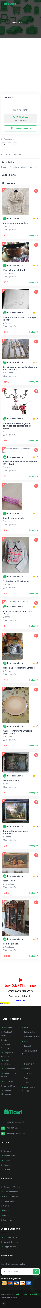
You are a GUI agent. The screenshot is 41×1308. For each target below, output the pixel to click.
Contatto (6, 1160)
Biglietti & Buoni (30, 1064)
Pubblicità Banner (10, 1192)
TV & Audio (28, 1073)
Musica (6, 1064)
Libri (5, 1040)
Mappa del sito (9, 1247)
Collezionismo (9, 1069)
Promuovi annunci (10, 1196)
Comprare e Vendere (11, 1187)
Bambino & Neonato (6, 1033)
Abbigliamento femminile (15, 223)
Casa (26, 1041)
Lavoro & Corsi (9, 1086)
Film (26, 1027)
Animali (27, 1069)
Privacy (6, 1170)
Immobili (27, 1046)
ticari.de (6, 1211)
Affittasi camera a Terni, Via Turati (17, 612)
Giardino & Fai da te (32, 1037)
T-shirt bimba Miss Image (16, 581)
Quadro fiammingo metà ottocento (15, 832)
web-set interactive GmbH (26, 1294)
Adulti (26, 1083)
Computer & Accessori (7, 1054)
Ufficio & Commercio (5, 1046)
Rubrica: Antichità (15, 218)
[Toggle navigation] (38, 3)
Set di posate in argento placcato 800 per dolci (20, 368)
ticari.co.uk (7, 1220)
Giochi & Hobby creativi (8, 1075)
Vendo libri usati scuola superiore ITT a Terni (20, 462)
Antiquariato (8, 1027)
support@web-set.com (16, 1134)
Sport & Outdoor (10, 1081)
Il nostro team (9, 1156)
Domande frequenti (11, 1237)
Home (14, 22)
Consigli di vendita (10, 1242)
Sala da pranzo (10, 944)
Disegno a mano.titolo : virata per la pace (20, 318)
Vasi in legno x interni (14, 270)
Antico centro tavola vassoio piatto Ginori (17, 732)
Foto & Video (29, 1032)
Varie (26, 1078)
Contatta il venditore (22, 128)
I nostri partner (9, 1201)
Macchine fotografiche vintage (19, 668)
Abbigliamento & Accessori (29, 1052)
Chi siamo (7, 1151)
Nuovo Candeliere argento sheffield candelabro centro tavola (17, 425)
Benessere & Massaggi (28, 1089)
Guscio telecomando (13, 518)
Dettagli (32, 235)
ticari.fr (6, 1215)
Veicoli (6, 1061)
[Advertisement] (20, 59)
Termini (6, 1165)
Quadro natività (11, 780)
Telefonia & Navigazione (7, 1092)
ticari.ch (6, 1206)
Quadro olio (9, 881)
